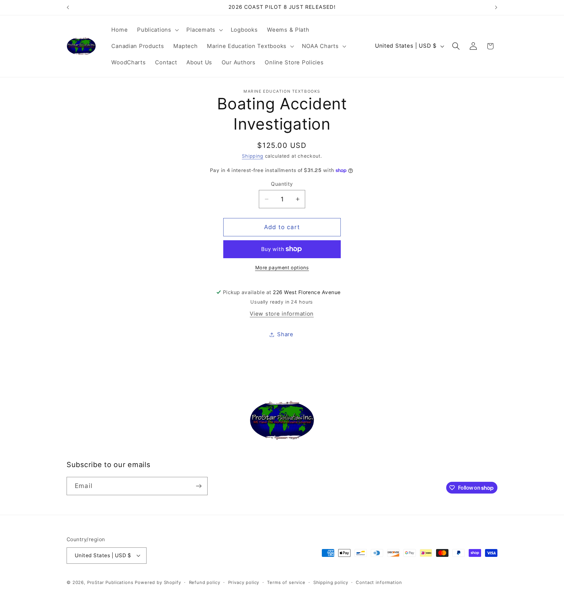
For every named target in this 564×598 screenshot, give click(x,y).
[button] (157, 30)
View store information (282, 313)
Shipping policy (330, 582)
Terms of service (286, 582)
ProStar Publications (110, 582)
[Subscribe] (198, 486)
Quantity (282, 184)
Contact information (379, 582)
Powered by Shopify (158, 582)
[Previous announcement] (68, 7)
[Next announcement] (496, 7)
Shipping (252, 156)
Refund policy (204, 582)
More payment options (282, 267)
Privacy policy (243, 582)
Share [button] (285, 334)
